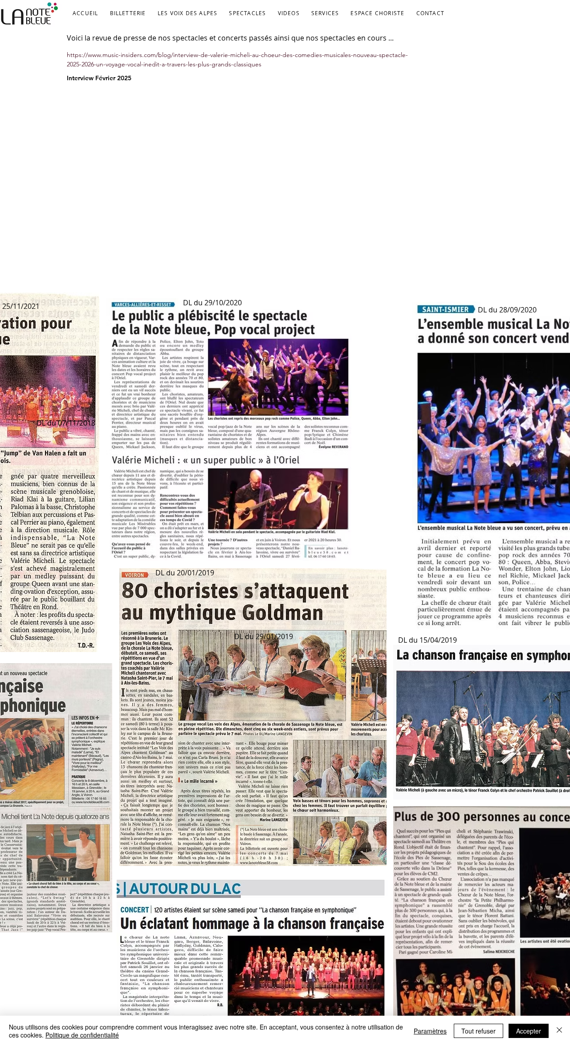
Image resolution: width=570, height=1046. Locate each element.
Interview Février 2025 (99, 78)
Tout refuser (478, 1030)
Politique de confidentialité (82, 1034)
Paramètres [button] (430, 1030)
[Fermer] (559, 1031)
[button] (188, 13)
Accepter (528, 1030)
